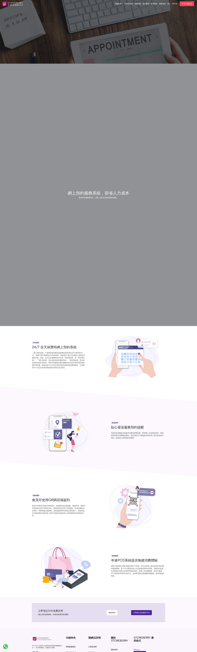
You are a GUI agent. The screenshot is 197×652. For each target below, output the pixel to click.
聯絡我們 (112, 613)
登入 (169, 4)
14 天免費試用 (187, 4)
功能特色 (118, 4)
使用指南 (154, 4)
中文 (175, 4)
